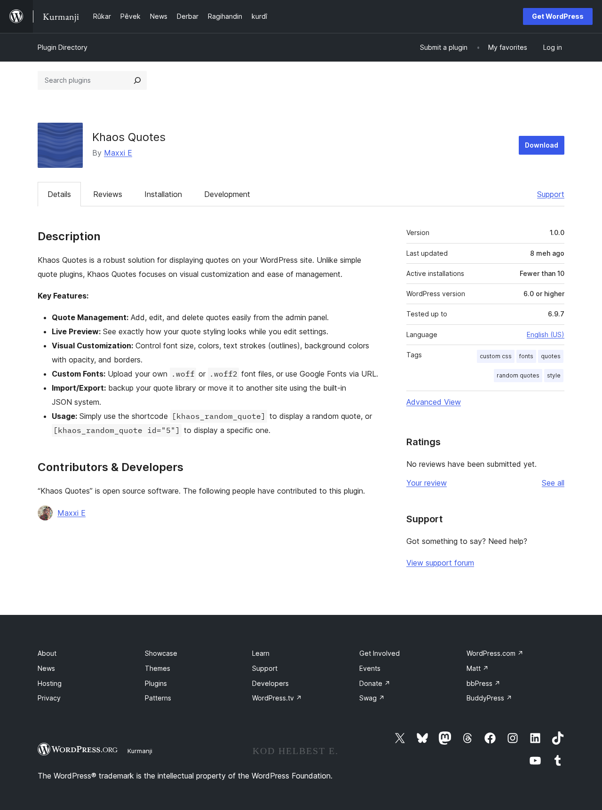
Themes (157, 668)
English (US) (545, 334)
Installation (163, 194)
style (554, 375)
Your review (426, 483)
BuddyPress (489, 698)
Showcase (161, 653)
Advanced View (433, 402)
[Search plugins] (137, 80)
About (47, 653)
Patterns (158, 698)
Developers (270, 683)
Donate (374, 683)
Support (550, 194)
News (46, 668)
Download (541, 145)
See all (553, 483)
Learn (260, 653)
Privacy (49, 698)
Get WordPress (558, 16)
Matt (478, 668)
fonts (526, 356)
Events (369, 668)
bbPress (483, 683)
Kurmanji (139, 751)
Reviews (107, 194)
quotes (551, 356)
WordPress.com (495, 653)
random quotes (518, 375)
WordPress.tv (277, 698)
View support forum (440, 562)
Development (227, 194)
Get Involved (379, 653)
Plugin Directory (62, 47)
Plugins (156, 683)
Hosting (50, 683)
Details (59, 194)
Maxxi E (118, 152)
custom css (496, 356)
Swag (372, 698)
